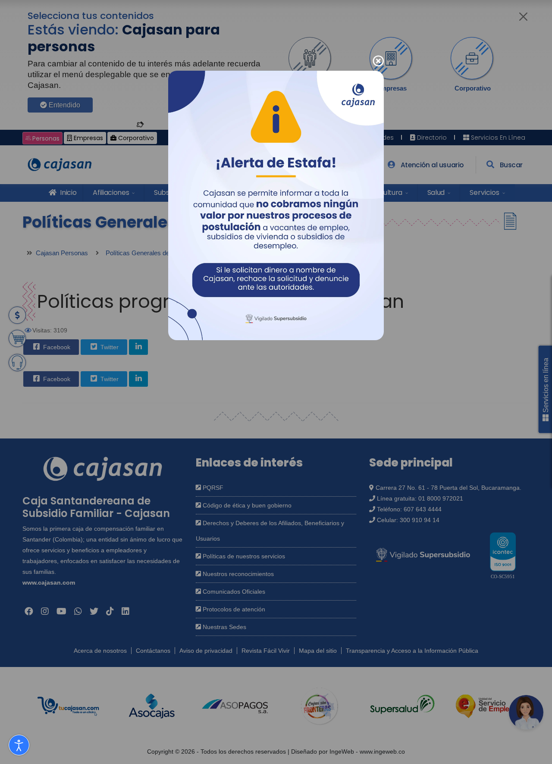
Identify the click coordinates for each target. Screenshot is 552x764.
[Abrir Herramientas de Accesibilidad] (19, 745)
